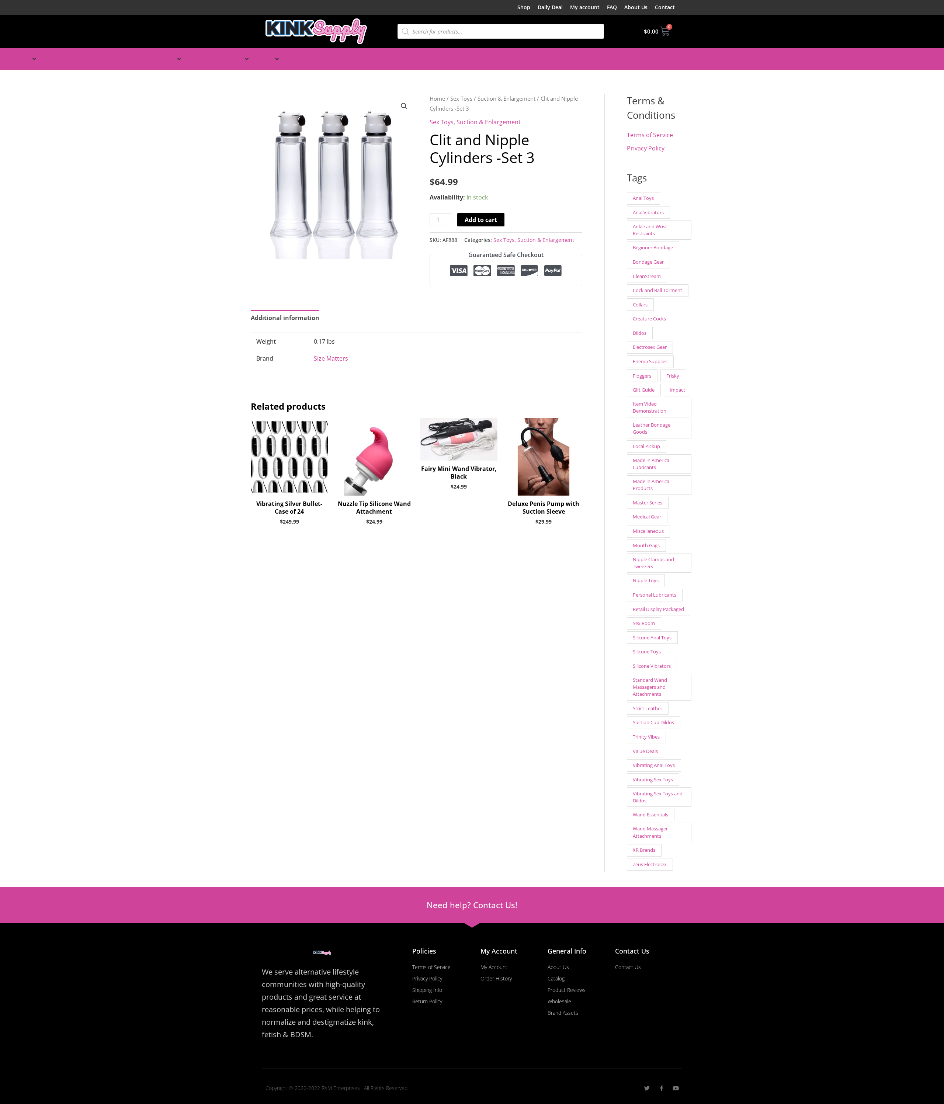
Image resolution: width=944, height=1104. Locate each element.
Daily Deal (550, 7)
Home (437, 98)
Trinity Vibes (646, 736)
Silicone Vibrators (652, 666)
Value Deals (645, 751)
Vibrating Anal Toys (654, 765)
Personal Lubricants (654, 594)
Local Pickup (646, 446)
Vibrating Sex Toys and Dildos (658, 797)
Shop (523, 7)
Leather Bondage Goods (651, 428)
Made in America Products (651, 485)
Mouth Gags (646, 545)
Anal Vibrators (648, 212)
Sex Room (644, 623)
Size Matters (331, 358)
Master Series (647, 502)
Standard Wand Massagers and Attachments (650, 687)
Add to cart (481, 220)
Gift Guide (644, 389)
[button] (22, 59)
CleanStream (647, 276)
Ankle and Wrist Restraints (650, 230)
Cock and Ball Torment (657, 290)
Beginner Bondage (653, 247)
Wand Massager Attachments (650, 832)
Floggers (642, 375)
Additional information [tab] (285, 318)
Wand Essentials (650, 814)
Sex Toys (461, 98)
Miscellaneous (648, 531)
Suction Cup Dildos (653, 722)
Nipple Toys (646, 580)
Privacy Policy (645, 148)
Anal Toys (643, 198)
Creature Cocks (649, 318)
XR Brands (644, 850)
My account (585, 7)
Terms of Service (650, 135)
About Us (636, 7)
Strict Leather (647, 708)
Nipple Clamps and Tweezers (653, 563)
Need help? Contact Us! (472, 904)
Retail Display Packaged (658, 609)
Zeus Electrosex (650, 864)
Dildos (639, 333)
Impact (677, 389)
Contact (665, 7)
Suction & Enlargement (506, 98)
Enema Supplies (650, 361)
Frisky (672, 375)
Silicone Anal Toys (652, 637)
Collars (640, 304)
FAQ (612, 7)
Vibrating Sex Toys (653, 779)
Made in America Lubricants (651, 464)
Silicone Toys (647, 651)
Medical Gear (647, 516)
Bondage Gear (648, 261)
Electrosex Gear (650, 347)
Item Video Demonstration (649, 407)
